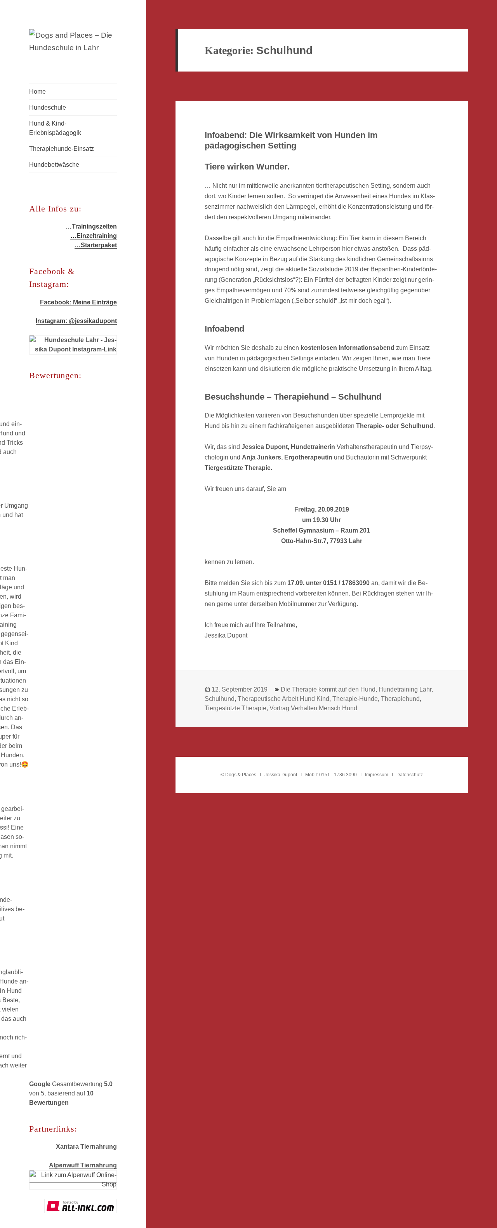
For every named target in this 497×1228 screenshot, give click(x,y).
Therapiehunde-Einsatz (61, 148)
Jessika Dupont (280, 774)
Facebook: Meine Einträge (78, 302)
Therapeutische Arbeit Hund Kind (283, 698)
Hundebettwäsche (54, 164)
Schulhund (220, 698)
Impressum (376, 774)
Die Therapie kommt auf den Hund (328, 689)
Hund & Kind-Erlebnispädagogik (55, 128)
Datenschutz (409, 774)
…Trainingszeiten (91, 226)
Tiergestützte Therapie (235, 708)
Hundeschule (47, 107)
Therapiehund (400, 698)
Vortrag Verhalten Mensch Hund (313, 708)
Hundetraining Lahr (405, 689)
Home (37, 91)
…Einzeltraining (93, 235)
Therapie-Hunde (355, 698)
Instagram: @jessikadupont (76, 321)
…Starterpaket (96, 245)
